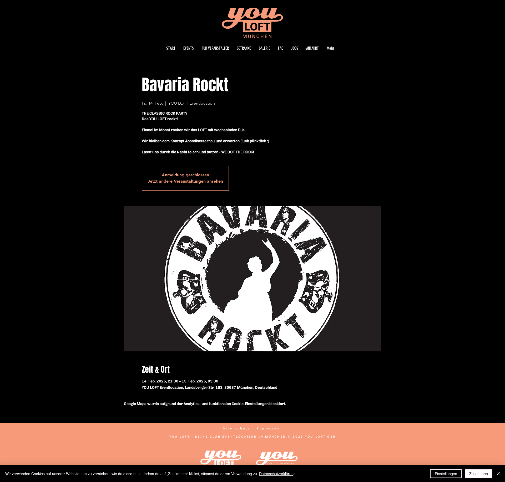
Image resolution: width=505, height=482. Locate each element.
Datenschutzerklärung (277, 473)
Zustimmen (478, 473)
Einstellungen (446, 473)
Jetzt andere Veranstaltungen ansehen (185, 181)
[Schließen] (499, 473)
